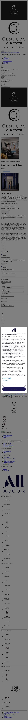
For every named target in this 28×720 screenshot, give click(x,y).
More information (7, 378)
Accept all (14, 389)
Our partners (5, 380)
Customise (14, 384)
